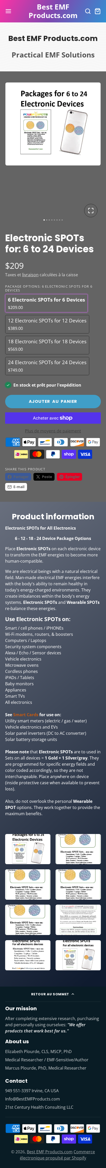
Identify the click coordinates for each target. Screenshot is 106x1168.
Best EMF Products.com (50, 1152)
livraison (30, 275)
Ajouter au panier (53, 401)
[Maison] (53, 11)
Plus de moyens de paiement (53, 431)
